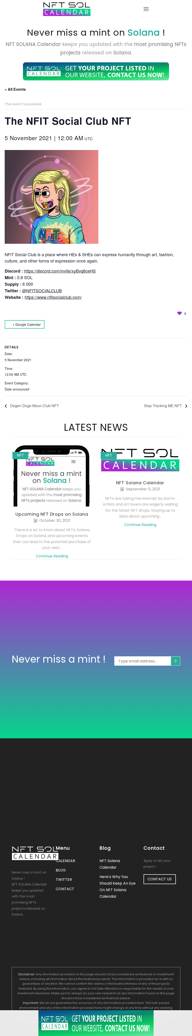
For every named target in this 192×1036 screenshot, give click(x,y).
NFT (20, 455)
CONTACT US (160, 879)
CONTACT (65, 889)
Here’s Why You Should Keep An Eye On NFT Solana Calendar (118, 886)
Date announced (17, 389)
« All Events (15, 89)
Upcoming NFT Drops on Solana (51, 514)
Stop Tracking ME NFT (163, 405)
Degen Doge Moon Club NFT (34, 405)
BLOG (61, 870)
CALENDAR (65, 860)
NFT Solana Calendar (140, 483)
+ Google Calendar (27, 324)
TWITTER (64, 879)
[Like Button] (179, 313)
